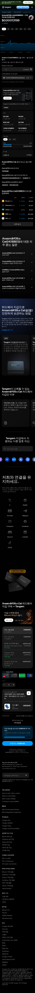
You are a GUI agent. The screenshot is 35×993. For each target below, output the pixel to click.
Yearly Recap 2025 (8, 959)
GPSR (4, 902)
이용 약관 (5, 896)
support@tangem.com (9, 768)
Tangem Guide (7, 956)
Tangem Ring (6, 825)
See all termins (7, 918)
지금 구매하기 (28, 2)
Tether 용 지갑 (7, 847)
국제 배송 (5, 931)
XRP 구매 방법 (6, 882)
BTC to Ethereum (8, 861)
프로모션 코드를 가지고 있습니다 (24, 715)
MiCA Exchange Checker (10, 809)
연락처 (4, 965)
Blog (3, 942)
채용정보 (5, 962)
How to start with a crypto (11, 793)
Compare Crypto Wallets (10, 801)
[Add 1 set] (13, 685)
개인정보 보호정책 (8, 899)
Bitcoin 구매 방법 (7, 872)
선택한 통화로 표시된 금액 (9, 74)
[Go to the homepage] (6, 7)
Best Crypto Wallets (9, 798)
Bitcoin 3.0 (6, 910)
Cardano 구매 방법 (8, 880)
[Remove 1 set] (4, 685)
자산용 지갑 (6, 850)
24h (4, 29)
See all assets (6, 888)
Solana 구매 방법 (7, 877)
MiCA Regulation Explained (11, 812)
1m (12, 29)
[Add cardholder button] (29, 693)
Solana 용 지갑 (7, 842)
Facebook (25, 526)
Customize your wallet (10, 940)
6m (21, 29)
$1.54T (31, 201)
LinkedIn (25, 537)
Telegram (25, 515)
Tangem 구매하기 (23, 7)
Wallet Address (7, 915)
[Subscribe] (26, 775)
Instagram (9, 526)
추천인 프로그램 (7, 937)
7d (8, 29)
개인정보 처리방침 (20, 779)
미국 (21, 720)
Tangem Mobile (7, 823)
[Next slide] (30, 675)
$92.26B (30, 214)
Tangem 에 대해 (7, 926)
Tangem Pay (6, 820)
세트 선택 (9, 620)
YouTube (10, 515)
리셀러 (4, 934)
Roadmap (5, 951)
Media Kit (5, 953)
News (4, 945)
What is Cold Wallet (8, 796)
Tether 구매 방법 (7, 885)
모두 (29, 29)
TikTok (10, 547)
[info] (9, 119)
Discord (9, 537)
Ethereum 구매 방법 (8, 874)
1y (25, 29)
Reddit (25, 505)
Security (5, 929)
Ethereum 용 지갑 (8, 839)
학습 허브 (5, 948)
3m (17, 29)
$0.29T (31, 205)
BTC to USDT (6, 858)
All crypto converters (9, 863)
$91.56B (30, 218)
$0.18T (31, 210)
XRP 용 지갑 (6, 844)
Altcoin (4, 912)
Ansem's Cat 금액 (7, 65)
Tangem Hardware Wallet (10, 828)
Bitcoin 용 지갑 (7, 836)
